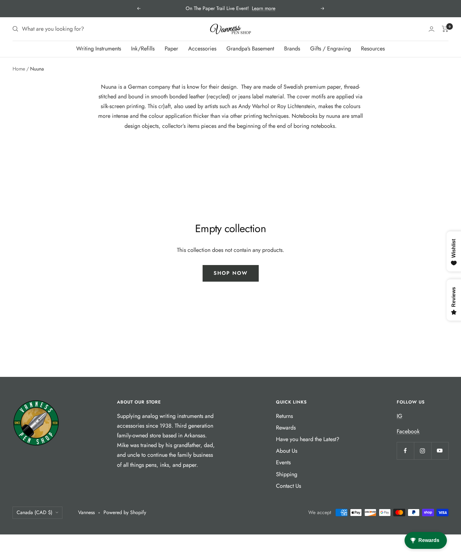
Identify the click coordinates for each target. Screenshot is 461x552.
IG (399, 416)
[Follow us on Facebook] (405, 450)
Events (283, 462)
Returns (284, 416)
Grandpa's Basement (250, 48)
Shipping (286, 474)
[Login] (431, 29)
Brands (292, 48)
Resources (373, 48)
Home (19, 68)
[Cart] (445, 29)
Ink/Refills (143, 48)
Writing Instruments (98, 48)
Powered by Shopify (124, 512)
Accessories (202, 48)
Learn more (263, 8)
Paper (171, 48)
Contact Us (288, 486)
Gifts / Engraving (330, 48)
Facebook (408, 431)
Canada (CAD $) (34, 512)
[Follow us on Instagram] (422, 450)
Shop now (231, 273)
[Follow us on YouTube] (439, 450)
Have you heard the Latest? (307, 439)
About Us (286, 451)
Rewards (286, 428)
